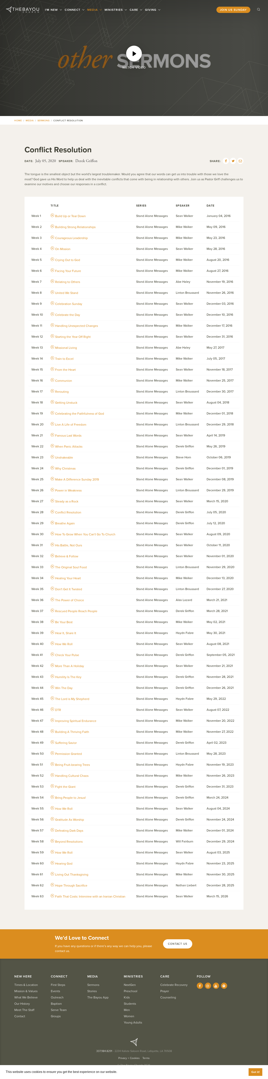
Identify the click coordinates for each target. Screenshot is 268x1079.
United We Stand (66, 293)
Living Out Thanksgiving (71, 875)
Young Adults (133, 1023)
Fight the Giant (65, 787)
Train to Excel (64, 359)
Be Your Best (64, 622)
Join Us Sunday (233, 10)
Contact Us (177, 944)
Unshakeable (64, 458)
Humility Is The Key (68, 677)
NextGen (130, 985)
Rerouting (62, 392)
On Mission (62, 249)
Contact (19, 1016)
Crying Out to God (67, 260)
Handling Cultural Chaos (71, 776)
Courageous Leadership (71, 238)
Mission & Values (25, 991)
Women (129, 1016)
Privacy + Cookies (129, 1058)
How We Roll (64, 644)
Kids (127, 997)
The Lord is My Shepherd (72, 699)
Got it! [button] (255, 1072)
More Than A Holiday (69, 666)
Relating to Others (67, 282)
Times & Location (26, 985)
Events (55, 991)
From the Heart (65, 370)
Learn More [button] (127, 1072)
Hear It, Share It (65, 633)
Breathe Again (65, 523)
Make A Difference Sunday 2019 (77, 479)
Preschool (130, 991)
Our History (22, 1004)
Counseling (168, 997)
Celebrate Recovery (174, 985)
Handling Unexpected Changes (76, 326)
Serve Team (59, 1010)
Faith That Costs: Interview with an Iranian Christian (90, 897)
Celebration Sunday (68, 304)
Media (93, 10)
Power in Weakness (68, 490)
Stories (92, 991)
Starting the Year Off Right (73, 337)
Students (130, 1004)
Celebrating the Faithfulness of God (79, 414)
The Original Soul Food (71, 567)
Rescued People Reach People (76, 611)
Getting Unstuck (66, 403)
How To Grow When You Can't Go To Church (85, 534)
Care (134, 10)
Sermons (43, 120)
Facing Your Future (68, 271)
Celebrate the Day (67, 315)
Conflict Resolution (68, 512)
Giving (151, 10)
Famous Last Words (68, 436)
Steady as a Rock (66, 501)
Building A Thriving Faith (72, 732)
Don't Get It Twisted (68, 589)
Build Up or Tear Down (70, 216)
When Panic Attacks (68, 447)
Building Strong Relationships (75, 227)
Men (127, 1010)
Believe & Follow (66, 556)
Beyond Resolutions (69, 842)
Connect (73, 10)
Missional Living (66, 348)
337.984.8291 (104, 1051)
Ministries (114, 10)
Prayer (164, 991)
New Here (23, 976)
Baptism (56, 1004)
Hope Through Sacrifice (71, 886)
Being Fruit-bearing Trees (72, 765)
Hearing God (63, 864)
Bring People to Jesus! (70, 798)
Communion (63, 381)
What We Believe (26, 997)
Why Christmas (65, 469)
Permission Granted (68, 754)
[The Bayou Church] (22, 10)
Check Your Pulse (67, 655)
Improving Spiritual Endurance (75, 721)
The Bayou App (97, 997)
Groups (56, 1016)
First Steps (58, 985)
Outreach (57, 997)
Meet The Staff (24, 1010)
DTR (58, 710)
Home (18, 120)
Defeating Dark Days (69, 831)
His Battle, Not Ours (68, 545)
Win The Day (64, 688)
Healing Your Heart (68, 578)
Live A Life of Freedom (70, 425)
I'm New (52, 10)
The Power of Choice (69, 600)
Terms (146, 1058)
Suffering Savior (66, 743)
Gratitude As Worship (69, 820)
